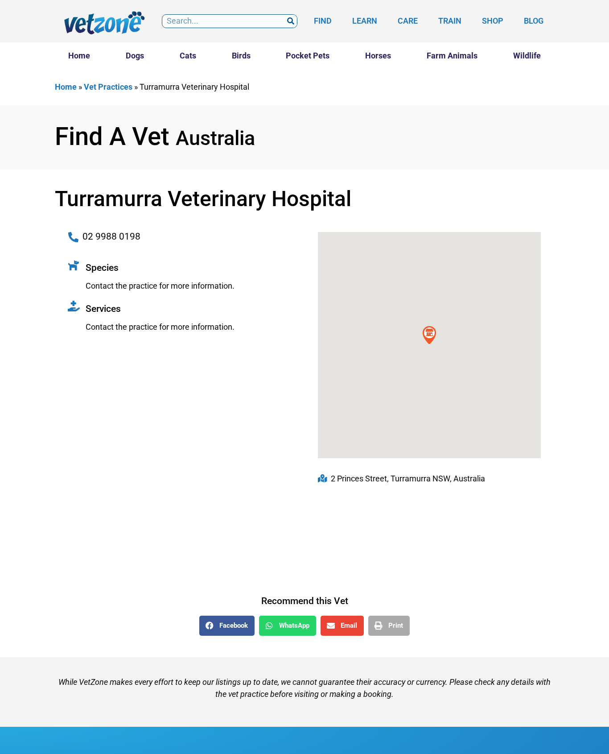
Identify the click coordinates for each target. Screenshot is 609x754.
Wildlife (527, 55)
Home (79, 55)
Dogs (135, 55)
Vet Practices (108, 86)
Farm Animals (452, 55)
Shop (492, 20)
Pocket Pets (307, 55)
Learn (364, 20)
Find (323, 20)
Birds (241, 55)
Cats (188, 55)
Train (449, 20)
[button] (227, 626)
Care (408, 20)
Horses (378, 55)
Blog (533, 20)
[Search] (290, 21)
